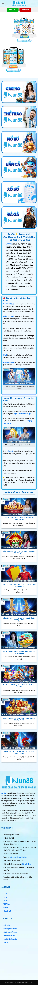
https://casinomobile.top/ (22, 414)
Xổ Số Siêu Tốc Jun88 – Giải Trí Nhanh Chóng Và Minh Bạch (19, 652)
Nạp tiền (11, 451)
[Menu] (2, 3)
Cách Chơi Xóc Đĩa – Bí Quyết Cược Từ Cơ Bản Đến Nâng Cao (19, 552)
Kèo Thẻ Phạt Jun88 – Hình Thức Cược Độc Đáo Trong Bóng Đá (19, 585)
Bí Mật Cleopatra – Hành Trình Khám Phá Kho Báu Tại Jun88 (19, 719)
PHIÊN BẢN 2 (25, 9)
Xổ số (5, 355)
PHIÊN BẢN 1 (12, 9)
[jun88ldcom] (19, 3)
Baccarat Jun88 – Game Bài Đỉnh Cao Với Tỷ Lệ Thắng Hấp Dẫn (19, 518)
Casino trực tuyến (8, 316)
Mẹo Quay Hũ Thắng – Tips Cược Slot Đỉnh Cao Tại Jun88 (19, 685)
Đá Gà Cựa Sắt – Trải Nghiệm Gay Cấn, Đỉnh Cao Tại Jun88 (19, 752)
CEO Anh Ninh (26, 864)
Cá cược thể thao (8, 304)
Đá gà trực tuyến (8, 362)
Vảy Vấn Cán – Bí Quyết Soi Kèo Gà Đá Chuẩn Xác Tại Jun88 (19, 619)
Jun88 (3, 793)
